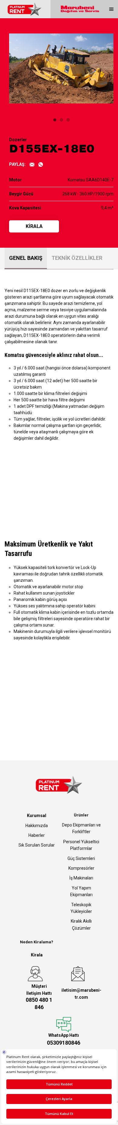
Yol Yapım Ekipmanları (81, 891)
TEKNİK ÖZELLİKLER (76, 258)
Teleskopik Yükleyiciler (81, 908)
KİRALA (34, 226)
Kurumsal (36, 815)
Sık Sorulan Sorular (36, 845)
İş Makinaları (81, 877)
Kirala (37, 954)
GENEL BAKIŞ (25, 258)
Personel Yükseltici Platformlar (81, 845)
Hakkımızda (36, 825)
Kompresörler (81, 868)
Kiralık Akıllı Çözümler (81, 924)
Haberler (36, 835)
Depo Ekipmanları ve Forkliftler (81, 828)
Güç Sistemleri (81, 858)
